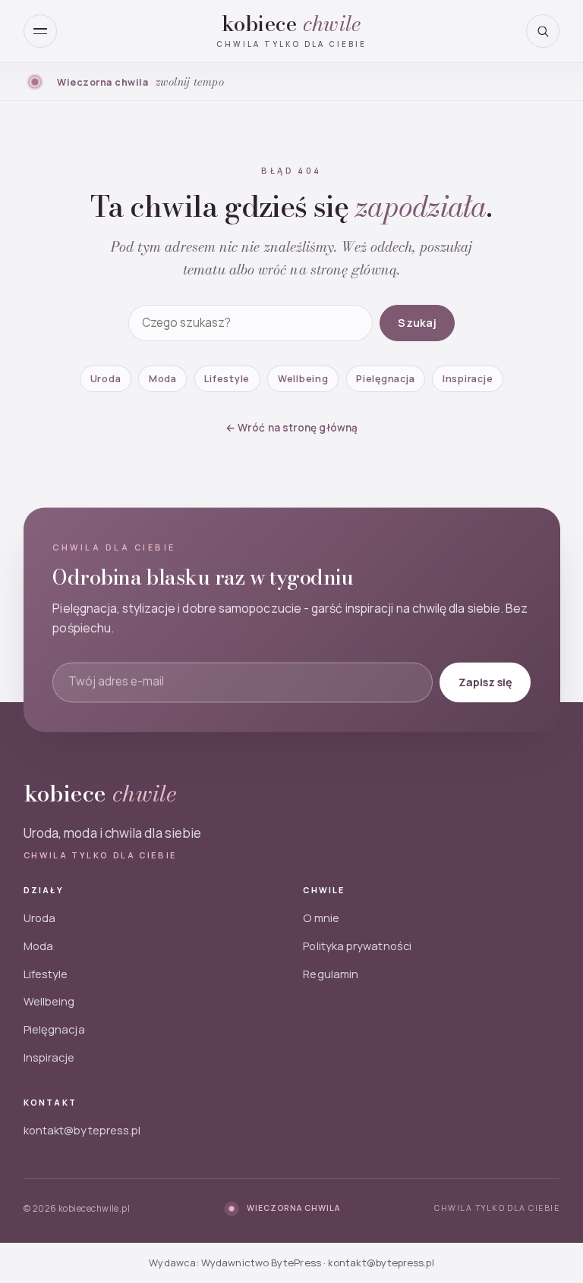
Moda (163, 378)
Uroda (105, 378)
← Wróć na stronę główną (291, 427)
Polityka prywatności (357, 945)
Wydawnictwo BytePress (261, 1262)
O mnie (321, 917)
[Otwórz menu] (40, 31)
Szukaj (417, 322)
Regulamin (330, 973)
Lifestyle (227, 378)
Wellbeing (303, 378)
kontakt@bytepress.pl (82, 1129)
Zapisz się (485, 681)
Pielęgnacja (385, 378)
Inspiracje (468, 378)
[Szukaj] (542, 31)
